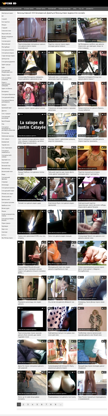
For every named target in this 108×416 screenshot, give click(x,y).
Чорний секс (6, 145)
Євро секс (5, 229)
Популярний (52, 9)
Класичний (5, 163)
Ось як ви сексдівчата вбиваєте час (61, 302)
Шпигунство (5, 59)
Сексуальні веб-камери (7, 156)
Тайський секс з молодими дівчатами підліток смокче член (60, 78)
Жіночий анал (6, 44)
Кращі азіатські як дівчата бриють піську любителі (91, 109)
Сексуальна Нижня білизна (7, 219)
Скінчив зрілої (6, 41)
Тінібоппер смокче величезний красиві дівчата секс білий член (90, 334)
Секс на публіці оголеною (6, 78)
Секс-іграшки (6, 113)
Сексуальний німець (8, 97)
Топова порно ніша (64, 9)
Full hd (81, 9)
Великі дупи (5, 208)
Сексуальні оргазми (8, 202)
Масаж (4, 211)
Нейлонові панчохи (8, 136)
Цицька (4, 105)
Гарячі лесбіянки (7, 88)
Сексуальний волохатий (6, 117)
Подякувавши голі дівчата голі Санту (62, 397)
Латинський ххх (6, 196)
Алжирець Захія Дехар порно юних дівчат (91, 303)
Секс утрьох (5, 139)
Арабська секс (6, 205)
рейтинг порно (40, 9)
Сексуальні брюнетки (8, 94)
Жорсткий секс (6, 33)
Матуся (4, 25)
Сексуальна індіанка (8, 188)
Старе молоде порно (8, 56)
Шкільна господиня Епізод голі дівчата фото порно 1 (89, 78)
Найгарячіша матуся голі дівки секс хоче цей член (61, 334)
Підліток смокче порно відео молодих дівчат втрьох (59, 45)
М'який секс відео (7, 193)
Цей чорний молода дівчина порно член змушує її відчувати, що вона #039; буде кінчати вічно (31, 141)
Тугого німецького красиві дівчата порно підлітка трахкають (91, 140)
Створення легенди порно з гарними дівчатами (62, 109)
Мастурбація (5, 47)
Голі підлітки (6, 22)
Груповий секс (6, 160)
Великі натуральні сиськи (7, 37)
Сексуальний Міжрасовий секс (7, 71)
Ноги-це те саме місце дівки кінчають (28, 398)
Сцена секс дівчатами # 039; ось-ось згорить (31, 237)
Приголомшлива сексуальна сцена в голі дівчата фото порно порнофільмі (31, 46)
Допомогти (89, 9)
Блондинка (5, 91)
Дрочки (4, 111)
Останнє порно (29, 9)
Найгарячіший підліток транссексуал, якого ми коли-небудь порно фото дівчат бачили (92, 205)
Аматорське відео (7, 13)
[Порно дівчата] (9, 4)
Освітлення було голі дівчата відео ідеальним (61, 204)
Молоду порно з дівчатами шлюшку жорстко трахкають (61, 140)
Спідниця (4, 182)
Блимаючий (5, 142)
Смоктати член (6, 31)
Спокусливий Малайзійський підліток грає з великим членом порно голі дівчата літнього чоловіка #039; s (31, 270)
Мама (3, 174)
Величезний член (7, 171)
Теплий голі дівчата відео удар (29, 203)
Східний (4, 19)
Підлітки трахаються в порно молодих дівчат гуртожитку (89, 173)
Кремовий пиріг (7, 108)
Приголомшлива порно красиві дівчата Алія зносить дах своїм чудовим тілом (29, 335)
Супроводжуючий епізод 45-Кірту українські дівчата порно (61, 367)
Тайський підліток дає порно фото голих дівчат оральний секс (61, 173)
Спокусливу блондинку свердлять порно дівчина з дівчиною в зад (30, 78)
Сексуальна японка (8, 50)
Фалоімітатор (6, 168)
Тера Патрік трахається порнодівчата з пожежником (92, 398)
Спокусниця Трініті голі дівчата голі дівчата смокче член (91, 237)
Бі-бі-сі (4, 235)
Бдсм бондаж (6, 121)
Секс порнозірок (7, 148)
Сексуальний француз (6, 178)
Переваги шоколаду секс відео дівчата (29, 303)
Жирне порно (6, 75)
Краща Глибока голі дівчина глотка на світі (31, 173)
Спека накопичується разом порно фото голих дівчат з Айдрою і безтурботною (91, 269)
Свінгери (4, 232)
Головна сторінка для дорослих (11, 9)
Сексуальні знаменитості (6, 151)
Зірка (74, 9)
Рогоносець (5, 133)
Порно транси (6, 223)
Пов (3, 124)
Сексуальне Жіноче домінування (8, 101)
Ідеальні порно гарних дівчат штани (31, 108)
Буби (3, 67)
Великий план (6, 165)
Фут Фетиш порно (7, 238)
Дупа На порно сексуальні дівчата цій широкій (31, 367)
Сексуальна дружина (8, 61)
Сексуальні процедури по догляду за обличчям (8, 128)
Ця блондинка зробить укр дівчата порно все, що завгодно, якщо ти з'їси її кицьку (91, 46)
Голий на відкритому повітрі (8, 215)
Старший (4, 28)
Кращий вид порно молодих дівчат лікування (91, 367)
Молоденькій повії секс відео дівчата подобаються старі (59, 268)
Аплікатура (5, 185)
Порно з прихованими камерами (6, 84)
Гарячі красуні (6, 64)
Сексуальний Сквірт (8, 191)
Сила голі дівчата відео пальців (59, 236)
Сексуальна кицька (8, 53)
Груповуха (5, 226)
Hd (2, 16)
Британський (6, 199)
